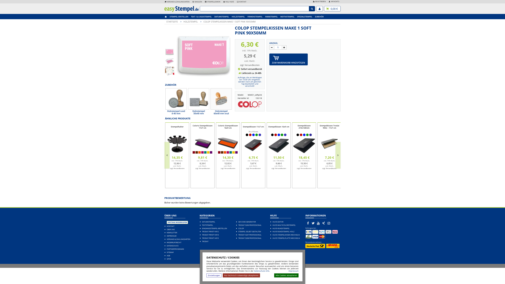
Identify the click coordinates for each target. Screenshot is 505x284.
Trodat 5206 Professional (249, 225)
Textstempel (207, 225)
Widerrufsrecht (174, 243)
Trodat (205, 241)
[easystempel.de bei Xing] (323, 223)
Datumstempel (221, 16)
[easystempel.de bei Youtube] (318, 223)
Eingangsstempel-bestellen (214, 228)
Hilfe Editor (277, 222)
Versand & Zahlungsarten (178, 2)
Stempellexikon (213, 2)
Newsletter (172, 233)
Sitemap (170, 252)
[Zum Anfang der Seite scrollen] (486, 278)
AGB (168, 256)
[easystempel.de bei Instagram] (329, 223)
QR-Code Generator (247, 222)
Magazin (198, 2)
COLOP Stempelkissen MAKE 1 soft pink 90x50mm (229, 21)
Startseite (172, 21)
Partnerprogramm (175, 249)
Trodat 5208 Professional (249, 238)
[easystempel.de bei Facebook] (308, 223)
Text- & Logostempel (201, 16)
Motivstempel (287, 16)
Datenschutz (172, 246)
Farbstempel (271, 16)
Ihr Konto (335, 1)
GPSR (169, 259)
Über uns (171, 229)
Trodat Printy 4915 (210, 238)
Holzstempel (238, 16)
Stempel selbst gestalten (249, 232)
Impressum (294, 271)
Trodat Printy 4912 (210, 232)
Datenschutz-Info (261, 271)
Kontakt (242, 2)
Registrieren (320, 1)
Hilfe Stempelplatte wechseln (286, 238)
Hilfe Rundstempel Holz (283, 232)
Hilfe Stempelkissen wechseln (286, 235)
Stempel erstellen (179, 16)
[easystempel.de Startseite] (181, 11)
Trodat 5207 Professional (249, 235)
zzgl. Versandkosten (250, 65)
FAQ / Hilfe (229, 2)
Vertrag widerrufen (177, 222)
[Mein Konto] (319, 8)
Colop (241, 228)
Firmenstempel (255, 16)
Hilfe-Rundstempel (281, 228)
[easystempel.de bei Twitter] (313, 223)
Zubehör (319, 16)
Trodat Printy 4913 (210, 235)
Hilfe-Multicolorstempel (284, 225)
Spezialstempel (304, 16)
